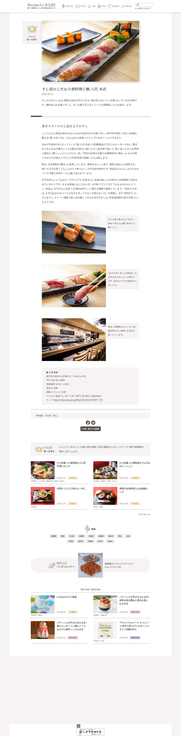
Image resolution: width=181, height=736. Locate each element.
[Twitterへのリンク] (93, 423)
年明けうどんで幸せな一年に (71, 488)
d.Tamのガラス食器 (67, 597)
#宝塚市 (96, 481)
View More (143, 514)
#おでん (62, 481)
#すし (55, 416)
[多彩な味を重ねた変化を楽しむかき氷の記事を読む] (105, 604)
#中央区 (39, 416)
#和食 (56, 481)
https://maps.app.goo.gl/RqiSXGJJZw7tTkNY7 (76, 400)
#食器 (40, 615)
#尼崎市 (96, 615)
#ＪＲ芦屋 (41, 481)
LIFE (73, 612)
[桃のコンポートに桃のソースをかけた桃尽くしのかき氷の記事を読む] (43, 630)
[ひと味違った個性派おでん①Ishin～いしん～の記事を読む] (105, 470)
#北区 (96, 507)
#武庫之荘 (103, 615)
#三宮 (48, 416)
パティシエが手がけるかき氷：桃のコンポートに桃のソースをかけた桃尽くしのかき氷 (72, 626)
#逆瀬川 (103, 481)
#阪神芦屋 (49, 481)
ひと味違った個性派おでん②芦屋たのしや (71, 464)
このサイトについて (143, 8)
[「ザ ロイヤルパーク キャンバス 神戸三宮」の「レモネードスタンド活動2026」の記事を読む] (105, 630)
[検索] (138, 5)
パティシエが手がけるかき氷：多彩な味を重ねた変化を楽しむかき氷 (134, 600)
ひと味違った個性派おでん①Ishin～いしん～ (134, 464)
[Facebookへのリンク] (88, 423)
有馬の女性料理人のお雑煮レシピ (133, 490)
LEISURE (135, 637)
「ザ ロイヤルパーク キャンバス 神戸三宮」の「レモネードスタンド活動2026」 (134, 626)
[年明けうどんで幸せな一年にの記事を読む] (43, 496)
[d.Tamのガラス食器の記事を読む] (43, 604)
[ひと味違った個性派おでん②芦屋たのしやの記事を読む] (43, 470)
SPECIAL (135, 612)
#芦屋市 (34, 481)
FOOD (72, 478)
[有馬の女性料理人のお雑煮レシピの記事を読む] (105, 496)
